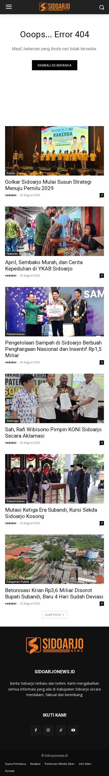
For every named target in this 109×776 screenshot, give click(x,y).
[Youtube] (73, 730)
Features (12, 253)
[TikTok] (61, 730)
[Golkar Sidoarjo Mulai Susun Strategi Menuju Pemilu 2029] (54, 151)
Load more (53, 614)
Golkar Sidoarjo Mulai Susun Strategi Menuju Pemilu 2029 (48, 185)
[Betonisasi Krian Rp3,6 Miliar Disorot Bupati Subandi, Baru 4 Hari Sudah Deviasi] (54, 559)
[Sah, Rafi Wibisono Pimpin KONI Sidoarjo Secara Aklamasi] (54, 398)
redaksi (10, 195)
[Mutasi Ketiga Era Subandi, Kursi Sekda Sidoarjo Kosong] (54, 479)
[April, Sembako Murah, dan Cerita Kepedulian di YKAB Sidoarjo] (54, 231)
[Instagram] (48, 730)
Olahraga (13, 421)
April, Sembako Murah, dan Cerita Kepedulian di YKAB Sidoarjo (44, 265)
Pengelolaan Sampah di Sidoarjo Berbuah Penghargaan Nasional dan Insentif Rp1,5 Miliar (53, 349)
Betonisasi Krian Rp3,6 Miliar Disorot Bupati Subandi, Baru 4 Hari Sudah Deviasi (54, 593)
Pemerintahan (16, 334)
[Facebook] (36, 730)
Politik (11, 173)
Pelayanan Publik (18, 581)
